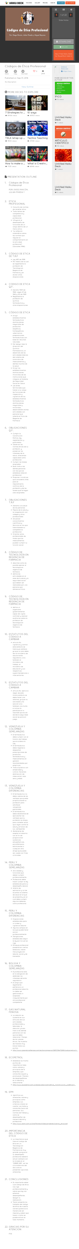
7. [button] (6, 500)
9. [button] (6, 596)
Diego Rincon (64, 68)
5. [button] (6, 312)
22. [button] (6, 1226)
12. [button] (6, 726)
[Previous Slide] (56, 15)
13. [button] (6, 785)
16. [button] (6, 963)
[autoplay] (71, 10)
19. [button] (6, 1092)
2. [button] (6, 201)
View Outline (27, 87)
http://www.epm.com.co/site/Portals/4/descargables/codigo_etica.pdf (40, 1124)
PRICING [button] (45, 2)
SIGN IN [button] (52, 2)
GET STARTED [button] (70, 2)
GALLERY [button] (37, 2)
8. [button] (6, 552)
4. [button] (6, 284)
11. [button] (6, 682)
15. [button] (6, 910)
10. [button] (6, 634)
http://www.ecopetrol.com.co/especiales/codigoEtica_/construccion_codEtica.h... (44, 1085)
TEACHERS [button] (29, 2)
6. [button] (6, 427)
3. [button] (6, 253)
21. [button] (6, 1179)
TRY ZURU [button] (61, 2)
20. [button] (6, 1131)
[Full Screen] (56, 10)
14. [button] (6, 862)
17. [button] (6, 1009)
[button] (63, 41)
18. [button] (6, 1057)
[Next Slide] (71, 15)
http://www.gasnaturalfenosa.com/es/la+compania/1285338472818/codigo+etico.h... (45, 1050)
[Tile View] (63, 10)
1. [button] (5, 182)
